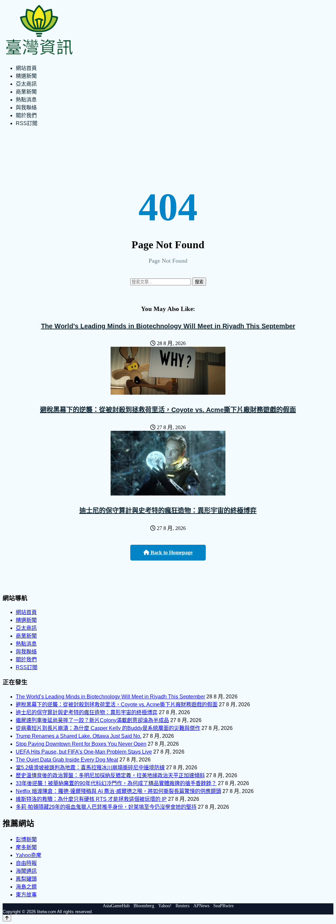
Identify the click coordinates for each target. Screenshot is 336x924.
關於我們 (26, 115)
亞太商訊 (26, 84)
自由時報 (26, 863)
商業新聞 (26, 92)
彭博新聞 (26, 839)
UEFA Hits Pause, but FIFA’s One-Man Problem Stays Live (84, 752)
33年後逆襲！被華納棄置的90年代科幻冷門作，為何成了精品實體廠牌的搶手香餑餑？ (116, 783)
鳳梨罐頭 (26, 879)
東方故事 (26, 894)
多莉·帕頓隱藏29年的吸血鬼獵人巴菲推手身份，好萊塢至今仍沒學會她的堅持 (106, 807)
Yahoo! (165, 905)
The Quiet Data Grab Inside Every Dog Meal (67, 759)
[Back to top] (7, 917)
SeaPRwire (223, 905)
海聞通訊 (26, 871)
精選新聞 (26, 76)
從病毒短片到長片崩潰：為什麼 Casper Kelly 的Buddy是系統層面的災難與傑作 (108, 728)
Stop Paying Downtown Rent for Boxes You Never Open (81, 744)
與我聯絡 (26, 107)
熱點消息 (26, 99)
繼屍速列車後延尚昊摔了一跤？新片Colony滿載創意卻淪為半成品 (92, 720)
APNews (201, 905)
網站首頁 (26, 68)
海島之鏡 (26, 887)
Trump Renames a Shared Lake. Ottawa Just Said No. (78, 736)
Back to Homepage (171, 552)
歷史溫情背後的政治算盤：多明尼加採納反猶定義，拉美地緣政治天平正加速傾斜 (110, 775)
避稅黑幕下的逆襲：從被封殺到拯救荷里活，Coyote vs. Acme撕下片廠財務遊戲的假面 (168, 409)
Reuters (182, 905)
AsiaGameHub (116, 905)
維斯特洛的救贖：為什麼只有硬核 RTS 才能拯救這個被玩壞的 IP (91, 799)
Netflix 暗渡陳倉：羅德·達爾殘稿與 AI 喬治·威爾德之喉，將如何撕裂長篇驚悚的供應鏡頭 (118, 791)
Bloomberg (144, 905)
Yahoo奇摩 (28, 855)
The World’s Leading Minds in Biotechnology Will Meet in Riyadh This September (168, 326)
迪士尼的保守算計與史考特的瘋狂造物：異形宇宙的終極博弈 (168, 510)
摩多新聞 (26, 847)
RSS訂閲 (26, 123)
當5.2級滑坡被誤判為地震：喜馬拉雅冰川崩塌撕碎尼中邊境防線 (90, 767)
